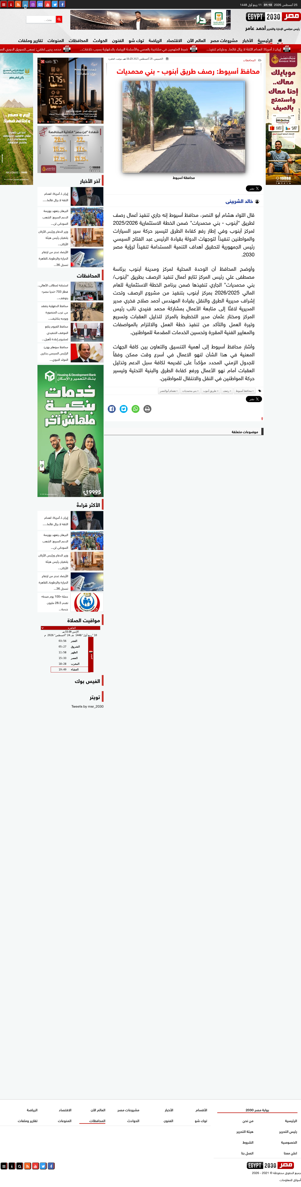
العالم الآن (196, 40)
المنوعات (56, 40)
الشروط (248, 1142)
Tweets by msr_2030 (87, 706)
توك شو (136, 40)
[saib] (70, 91)
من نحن (248, 1120)
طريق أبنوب (209, 390)
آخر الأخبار (90, 180)
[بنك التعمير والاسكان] (70, 431)
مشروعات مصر (224, 40)
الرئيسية (265, 40)
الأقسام (201, 1109)
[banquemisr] (70, 149)
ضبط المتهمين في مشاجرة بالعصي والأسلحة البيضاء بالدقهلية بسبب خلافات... (159, 49)
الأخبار (247, 40)
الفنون (118, 40)
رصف (226, 390)
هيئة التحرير (244, 1131)
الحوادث (100, 40)
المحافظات (78, 40)
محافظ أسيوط (244, 390)
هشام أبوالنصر (168, 390)
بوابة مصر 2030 (257, 1109)
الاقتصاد (174, 40)
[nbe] (150, 20)
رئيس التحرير (288, 1131)
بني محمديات (189, 390)
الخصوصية (289, 1142)
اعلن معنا (290, 1153)
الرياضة (155, 40)
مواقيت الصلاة (83, 619)
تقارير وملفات (30, 40)
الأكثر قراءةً (88, 504)
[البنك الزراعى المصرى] (16, 183)
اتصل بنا (247, 1153)
